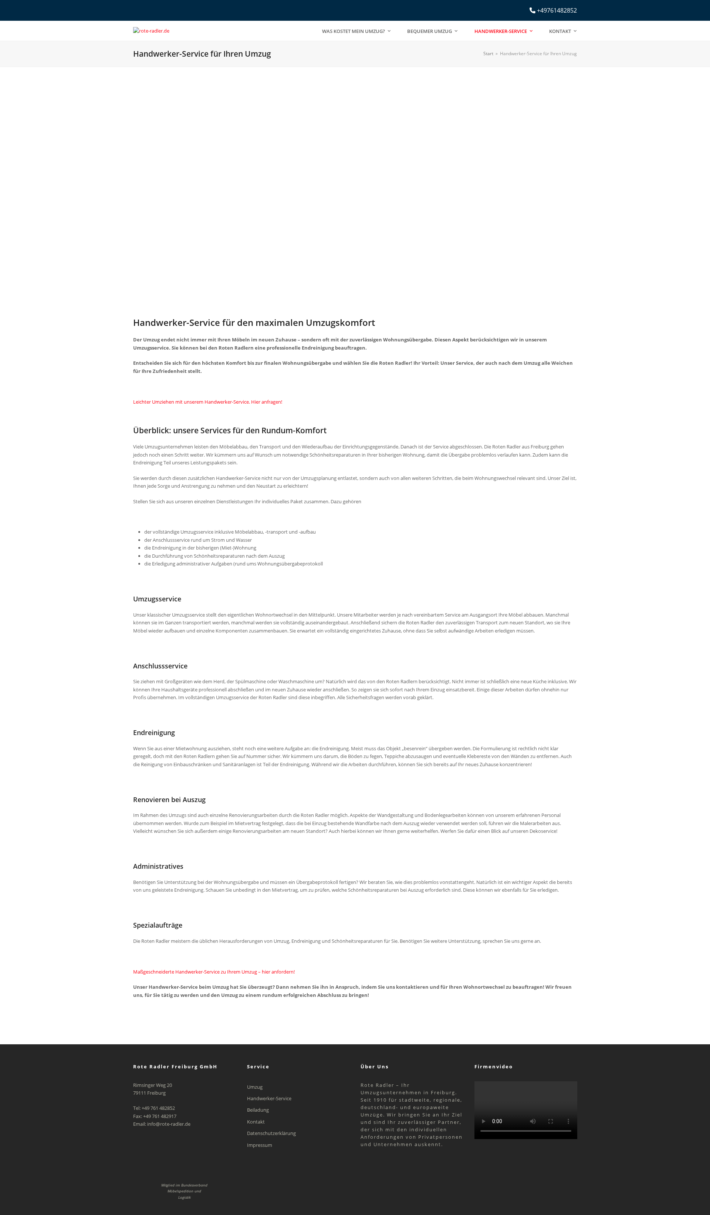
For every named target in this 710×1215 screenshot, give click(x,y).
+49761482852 (557, 10)
